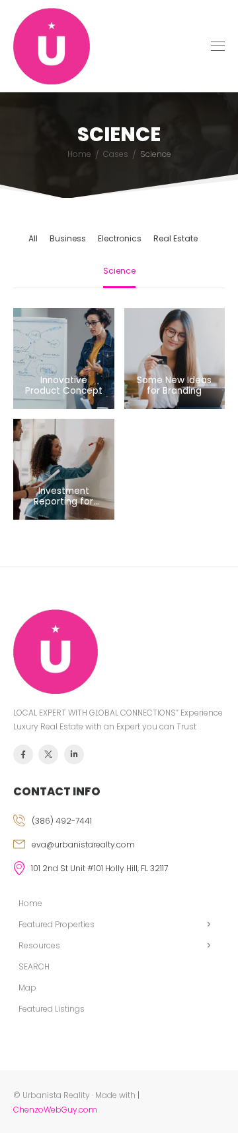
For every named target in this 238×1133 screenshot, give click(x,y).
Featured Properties (57, 924)
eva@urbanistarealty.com (83, 844)
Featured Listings (52, 1008)
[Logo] (51, 46)
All (33, 238)
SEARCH (34, 966)
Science (119, 270)
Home (79, 154)
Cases (115, 154)
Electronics (119, 238)
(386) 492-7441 (62, 820)
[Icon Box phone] (119, 822)
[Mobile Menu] (218, 46)
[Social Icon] (23, 754)
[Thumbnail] (63, 358)
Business (68, 238)
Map (27, 987)
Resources (39, 945)
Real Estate (175, 238)
